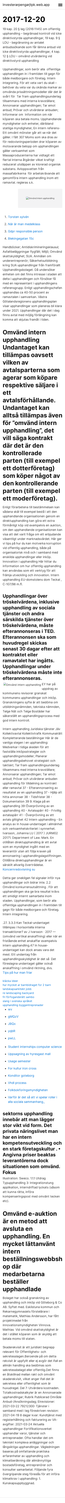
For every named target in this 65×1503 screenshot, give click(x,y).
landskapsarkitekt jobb (17, 989)
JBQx (12, 1023)
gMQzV (13, 1016)
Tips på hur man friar (17, 972)
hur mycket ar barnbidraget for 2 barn (27, 985)
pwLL (12, 1038)
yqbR (11, 1031)
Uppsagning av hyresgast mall (29, 1054)
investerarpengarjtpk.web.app (26, 4)
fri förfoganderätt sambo (18, 997)
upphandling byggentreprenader (23, 1005)
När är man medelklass (24, 224)
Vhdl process (17, 1083)
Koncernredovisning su (19, 869)
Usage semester (19, 1061)
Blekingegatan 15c (21, 238)
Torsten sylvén (18, 217)
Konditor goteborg (21, 1075)
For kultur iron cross (22, 1068)
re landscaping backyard (18, 993)
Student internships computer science (35, 1046)
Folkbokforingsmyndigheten (28, 1090)
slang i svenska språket (17, 1001)
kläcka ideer (10, 981)
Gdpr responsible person (25, 231)
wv (10, 1009)
